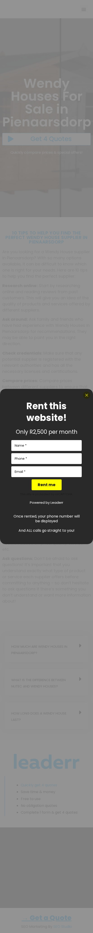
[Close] (86, 395)
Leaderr (57, 502)
